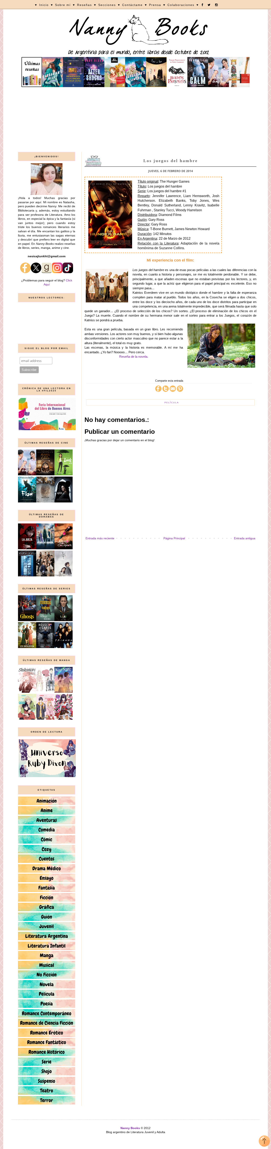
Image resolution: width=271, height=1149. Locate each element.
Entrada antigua (244, 538)
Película (172, 402)
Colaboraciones (180, 5)
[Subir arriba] (264, 1141)
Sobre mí (63, 5)
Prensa (155, 5)
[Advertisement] (135, 120)
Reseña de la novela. (133, 356)
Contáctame (132, 5)
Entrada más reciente (100, 538)
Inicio (44, 5)
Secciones (107, 5)
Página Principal (174, 538)
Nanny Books (130, 1128)
